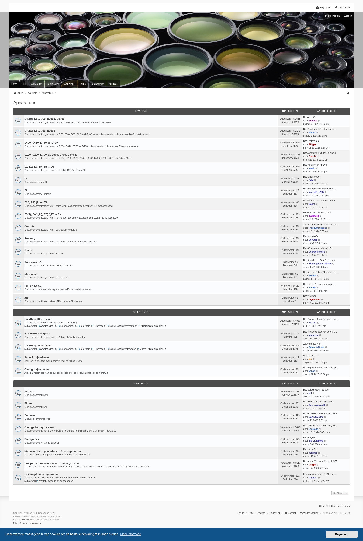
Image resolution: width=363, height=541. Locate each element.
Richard (313, 120)
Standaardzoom (68, 326)
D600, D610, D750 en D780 (41, 142)
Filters (28, 403)
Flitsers (29, 391)
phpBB (27, 516)
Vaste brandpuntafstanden (122, 349)
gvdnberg (314, 216)
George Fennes (317, 251)
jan (310, 359)
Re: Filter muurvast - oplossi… (318, 401)
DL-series (30, 273)
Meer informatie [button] (130, 534)
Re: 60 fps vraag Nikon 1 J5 (317, 248)
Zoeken (348, 16)
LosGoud (313, 429)
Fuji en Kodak (33, 285)
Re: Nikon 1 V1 (311, 355)
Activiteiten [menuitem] (36, 84)
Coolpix (29, 226)
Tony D (312, 156)
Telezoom (85, 326)
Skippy (312, 144)
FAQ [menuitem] (251, 513)
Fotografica (31, 439)
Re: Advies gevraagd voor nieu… (320, 200)
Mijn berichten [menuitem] (332, 16)
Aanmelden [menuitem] (344, 7)
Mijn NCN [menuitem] (113, 84)
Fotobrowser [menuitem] (97, 84)
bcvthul (312, 287)
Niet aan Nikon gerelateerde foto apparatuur (52, 451)
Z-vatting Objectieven (38, 345)
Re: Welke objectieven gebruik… (320, 332)
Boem (312, 204)
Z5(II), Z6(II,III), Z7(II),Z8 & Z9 (42, 214)
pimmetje (314, 335)
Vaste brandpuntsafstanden (123, 326)
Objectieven (141, 312)
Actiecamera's (33, 261)
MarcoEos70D (316, 192)
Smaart (312, 322)
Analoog (29, 238)
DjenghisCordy (317, 347)
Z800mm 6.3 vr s (311, 343)
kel (310, 393)
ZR (26, 297)
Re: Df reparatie (311, 176)
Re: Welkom (309, 296)
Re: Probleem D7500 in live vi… (319, 129)
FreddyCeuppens (318, 228)
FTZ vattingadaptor (36, 333)
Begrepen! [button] (341, 534)
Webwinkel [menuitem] (69, 84)
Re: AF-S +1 (309, 117)
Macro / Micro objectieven (153, 349)
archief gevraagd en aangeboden (56, 481)
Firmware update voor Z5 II (317, 212)
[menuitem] (348, 93)
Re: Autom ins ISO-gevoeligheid (319, 153)
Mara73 (313, 132)
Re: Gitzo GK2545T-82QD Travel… (321, 413)
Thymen (313, 477)
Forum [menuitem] (83, 84)
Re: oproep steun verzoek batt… (319, 188)
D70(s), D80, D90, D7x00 (39, 130)
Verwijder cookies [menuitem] (309, 513)
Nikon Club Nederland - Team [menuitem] (334, 506)
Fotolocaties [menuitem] (53, 84)
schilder (313, 452)
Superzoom (99, 326)
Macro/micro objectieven (153, 326)
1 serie (28, 250)
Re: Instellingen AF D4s (315, 165)
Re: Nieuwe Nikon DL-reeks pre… (320, 272)
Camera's (141, 111)
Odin (311, 180)
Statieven (30, 415)
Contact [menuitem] (292, 513)
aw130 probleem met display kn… (320, 224)
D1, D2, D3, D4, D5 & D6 (39, 166)
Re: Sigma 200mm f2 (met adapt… (321, 367)
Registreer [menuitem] (325, 7)
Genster (313, 240)
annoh (312, 371)
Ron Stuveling (316, 417)
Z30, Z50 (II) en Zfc (36, 202)
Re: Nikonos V (310, 236)
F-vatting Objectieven (38, 318)
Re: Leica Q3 (310, 449)
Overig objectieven (36, 369)
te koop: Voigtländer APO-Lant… (319, 474)
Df (25, 178)
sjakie (312, 168)
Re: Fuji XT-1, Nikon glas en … (319, 284)
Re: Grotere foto (311, 141)
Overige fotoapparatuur (39, 427)
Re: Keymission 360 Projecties (319, 260)
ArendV (313, 275)
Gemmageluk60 (317, 405)
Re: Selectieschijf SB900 (316, 389)
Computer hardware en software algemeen (51, 463)
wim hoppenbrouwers (320, 263)
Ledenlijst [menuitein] (275, 513)
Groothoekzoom (48, 326)
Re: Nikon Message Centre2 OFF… (321, 461)
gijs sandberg (316, 441)
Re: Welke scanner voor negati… (320, 425)
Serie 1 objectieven (36, 357)
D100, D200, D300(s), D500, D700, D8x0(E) (51, 154)
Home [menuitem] (14, 84)
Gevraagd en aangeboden (41, 474)
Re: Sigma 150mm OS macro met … (321, 319)
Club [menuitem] (24, 84)
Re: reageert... (310, 437)
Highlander (314, 299)
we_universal (23, 520)
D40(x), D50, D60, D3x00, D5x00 (44, 118)
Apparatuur (24, 102)
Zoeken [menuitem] (261, 513)
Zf (25, 190)
